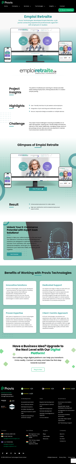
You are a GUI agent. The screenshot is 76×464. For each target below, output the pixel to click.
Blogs (44, 434)
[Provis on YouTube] (19, 453)
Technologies (39, 6)
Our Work (62, 438)
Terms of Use (71, 457)
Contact (62, 6)
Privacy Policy (62, 457)
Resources (45, 438)
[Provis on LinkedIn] (15, 453)
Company (15, 6)
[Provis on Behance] (23, 453)
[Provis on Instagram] (11, 453)
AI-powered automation (27, 402)
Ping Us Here (38, 369)
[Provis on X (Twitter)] (6, 453)
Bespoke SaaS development (47, 402)
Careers (62, 436)
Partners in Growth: (6, 392)
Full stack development (46, 411)
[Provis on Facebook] (2, 453)
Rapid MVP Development (46, 408)
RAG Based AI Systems (27, 407)
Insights (51, 6)
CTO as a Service (44, 417)
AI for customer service (27, 404)
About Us (62, 434)
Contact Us (63, 441)
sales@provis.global (9, 444)
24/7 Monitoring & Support (65, 423)
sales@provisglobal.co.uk (10, 446)
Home (6, 6)
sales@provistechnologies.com (12, 438)
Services (26, 6)
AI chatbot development (27, 409)
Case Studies (46, 436)
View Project (37, 189)
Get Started (14, 254)
